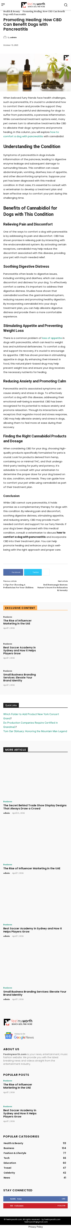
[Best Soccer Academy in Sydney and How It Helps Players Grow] (55, 653)
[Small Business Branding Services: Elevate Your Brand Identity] (55, 680)
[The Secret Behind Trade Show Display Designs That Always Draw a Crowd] (35, 777)
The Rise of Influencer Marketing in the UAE (17, 622)
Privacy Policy (35, 1226)
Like (63, 1198)
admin (13, 37)
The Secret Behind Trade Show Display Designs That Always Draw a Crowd (35, 806)
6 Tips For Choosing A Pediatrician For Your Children (18, 586)
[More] (46, 572)
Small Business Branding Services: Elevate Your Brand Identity (19, 677)
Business (7, 617)
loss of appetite (52, 338)
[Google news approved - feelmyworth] (35, 1035)
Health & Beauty (11, 11)
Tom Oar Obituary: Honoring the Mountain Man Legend (35, 731)
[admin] (5, 37)
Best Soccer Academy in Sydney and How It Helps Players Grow (19, 650)
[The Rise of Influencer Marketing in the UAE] (55, 626)
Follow (61, 1205)
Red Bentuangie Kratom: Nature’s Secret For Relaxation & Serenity (52, 587)
